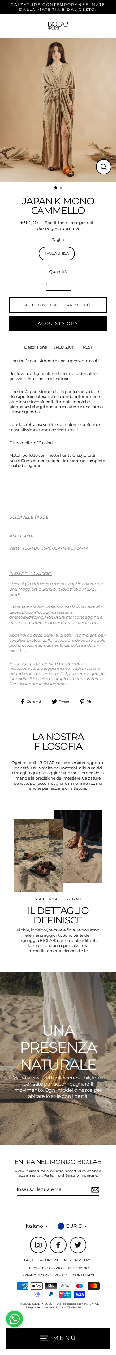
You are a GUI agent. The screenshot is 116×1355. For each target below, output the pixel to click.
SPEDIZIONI (65, 347)
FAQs (28, 1260)
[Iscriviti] (94, 1190)
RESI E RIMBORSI (78, 1260)
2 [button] (61, 188)
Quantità (58, 271)
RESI (87, 347)
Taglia (58, 239)
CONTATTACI (83, 1275)
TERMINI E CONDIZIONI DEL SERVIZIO (57, 1268)
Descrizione (35, 347)
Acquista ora (58, 323)
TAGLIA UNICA (56, 253)
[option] (58, 110)
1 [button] (56, 188)
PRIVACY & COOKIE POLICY (44, 1275)
